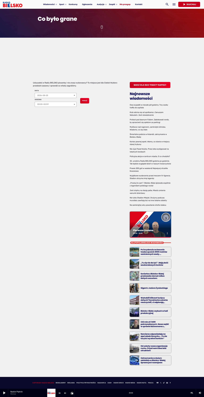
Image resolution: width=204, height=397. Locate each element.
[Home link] (12, 4)
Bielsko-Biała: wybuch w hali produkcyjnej (154, 312)
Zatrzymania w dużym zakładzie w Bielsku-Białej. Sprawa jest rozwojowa (153, 360)
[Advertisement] (102, 63)
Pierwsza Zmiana (143, 230)
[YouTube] (157, 383)
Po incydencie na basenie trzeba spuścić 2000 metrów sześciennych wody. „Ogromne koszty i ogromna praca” (154, 254)
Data (37, 91)
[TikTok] (164, 383)
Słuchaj (189, 4)
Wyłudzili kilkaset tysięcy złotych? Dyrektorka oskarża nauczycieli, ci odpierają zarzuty (154, 301)
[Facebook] (170, 383)
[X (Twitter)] (161, 383)
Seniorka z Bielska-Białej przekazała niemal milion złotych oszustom (153, 276)
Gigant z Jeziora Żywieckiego (154, 288)
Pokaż (84, 101)
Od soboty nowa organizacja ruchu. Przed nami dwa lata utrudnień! (154, 348)
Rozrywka (138, 226)
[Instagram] (167, 383)
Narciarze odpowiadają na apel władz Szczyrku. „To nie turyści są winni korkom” (154, 336)
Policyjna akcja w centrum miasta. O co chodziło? (150, 156)
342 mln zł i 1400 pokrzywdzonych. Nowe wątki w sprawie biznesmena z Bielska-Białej (155, 325)
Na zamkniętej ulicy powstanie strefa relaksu (148, 205)
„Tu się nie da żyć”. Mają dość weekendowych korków (154, 263)
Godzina (38, 100)
